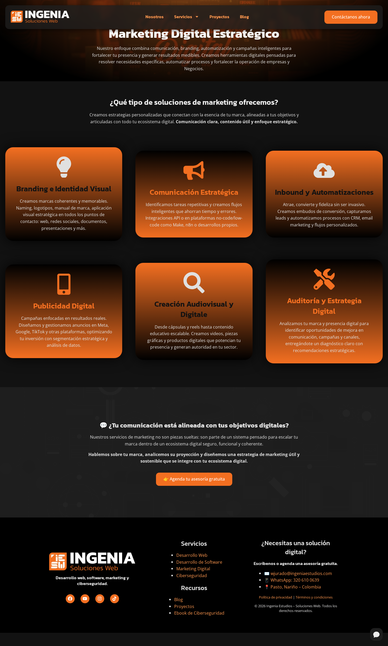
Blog (244, 16)
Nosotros (154, 16)
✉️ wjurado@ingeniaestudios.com (298, 573)
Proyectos (219, 16)
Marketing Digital (193, 569)
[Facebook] (70, 598)
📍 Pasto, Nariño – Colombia (292, 587)
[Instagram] (99, 598)
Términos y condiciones (314, 597)
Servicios (183, 16)
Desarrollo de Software (199, 562)
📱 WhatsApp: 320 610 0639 (291, 580)
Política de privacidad (275, 597)
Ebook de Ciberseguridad (199, 613)
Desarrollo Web (191, 555)
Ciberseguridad (191, 575)
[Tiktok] (114, 598)
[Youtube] (85, 598)
